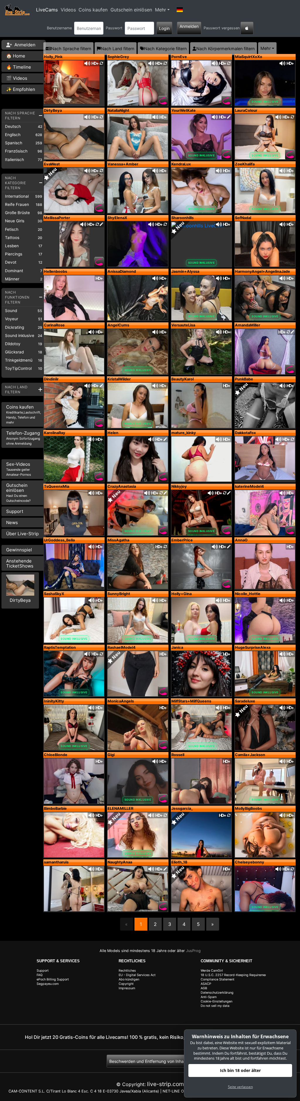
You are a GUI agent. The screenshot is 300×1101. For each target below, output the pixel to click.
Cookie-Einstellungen (216, 1001)
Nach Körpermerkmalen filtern (225, 48)
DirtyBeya (20, 600)
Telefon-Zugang (23, 438)
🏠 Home (15, 56)
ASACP (206, 984)
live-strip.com (165, 1084)
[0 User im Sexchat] (74, 83)
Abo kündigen (129, 979)
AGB (204, 988)
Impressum (127, 988)
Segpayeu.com (48, 984)
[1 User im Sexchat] (265, 351)
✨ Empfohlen (20, 89)
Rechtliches (127, 971)
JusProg (193, 950)
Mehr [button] (265, 48)
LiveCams (47, 10)
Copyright (126, 984)
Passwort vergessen (222, 28)
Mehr (160, 10)
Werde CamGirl (212, 971)
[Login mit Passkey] (247, 28)
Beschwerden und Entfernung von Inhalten (150, 1061)
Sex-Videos (18, 469)
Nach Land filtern (117, 48)
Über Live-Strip (22, 533)
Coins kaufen (93, 10)
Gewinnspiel (19, 550)
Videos (68, 10)
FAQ (39, 975)
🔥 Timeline (18, 67)
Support (14, 511)
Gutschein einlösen (131, 10)
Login (164, 28)
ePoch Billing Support (53, 979)
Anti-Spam (209, 997)
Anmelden (189, 26)
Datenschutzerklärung (217, 993)
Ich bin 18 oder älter (240, 1070)
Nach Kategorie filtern (165, 48)
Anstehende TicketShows (19, 563)
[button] (179, 9)
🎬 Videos (16, 78)
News (12, 522)
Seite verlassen (240, 1087)
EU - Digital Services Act (137, 975)
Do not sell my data (215, 1006)
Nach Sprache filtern (71, 48)
